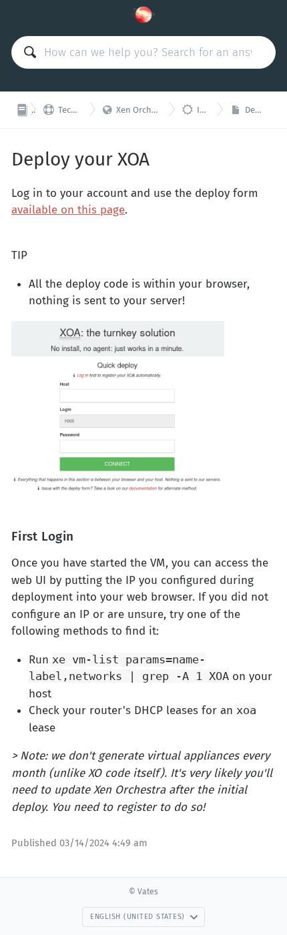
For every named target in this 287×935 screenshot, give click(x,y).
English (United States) (137, 916)
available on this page (68, 210)
